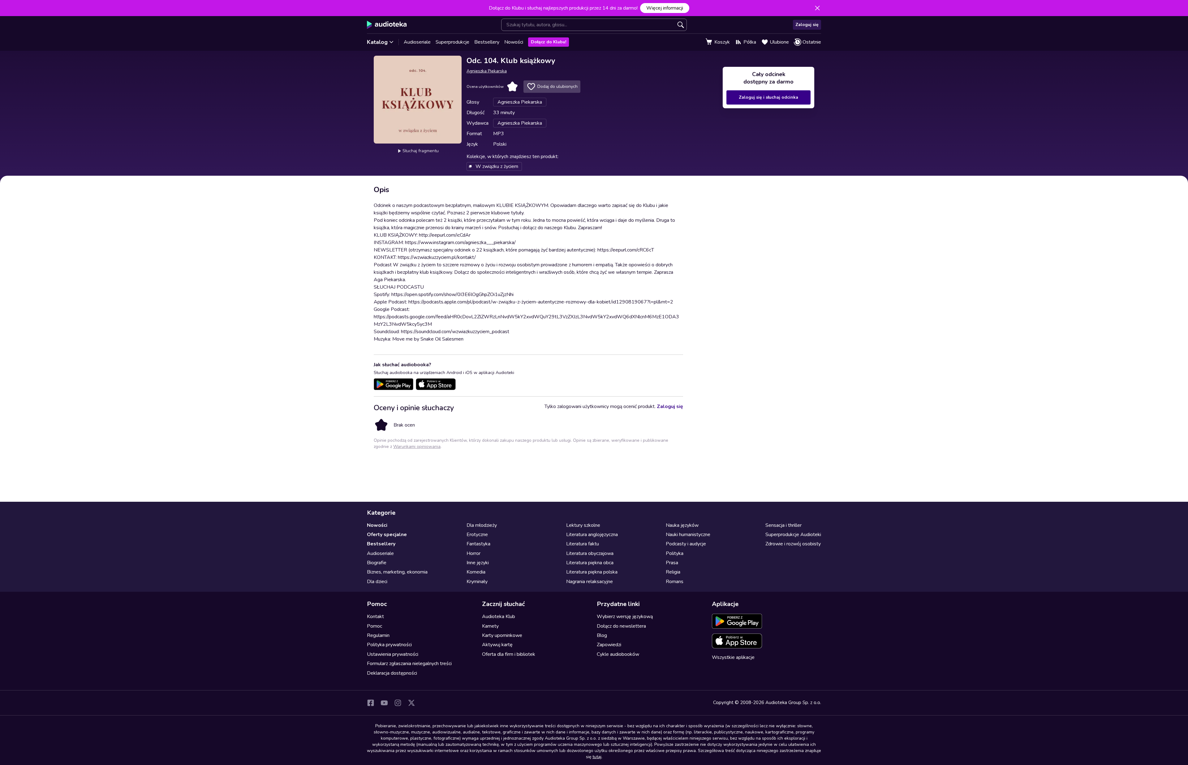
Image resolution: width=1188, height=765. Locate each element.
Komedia (476, 572)
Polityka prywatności (389, 644)
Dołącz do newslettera (621, 626)
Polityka (674, 553)
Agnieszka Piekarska (487, 71)
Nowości (513, 42)
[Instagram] (398, 703)
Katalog (377, 42)
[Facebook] (370, 703)
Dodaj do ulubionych (557, 86)
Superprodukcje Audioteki (793, 534)
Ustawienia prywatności (392, 654)
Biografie (376, 562)
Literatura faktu (582, 543)
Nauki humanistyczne (688, 534)
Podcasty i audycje (686, 543)
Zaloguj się (807, 25)
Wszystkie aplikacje (733, 657)
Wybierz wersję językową (625, 616)
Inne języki (478, 562)
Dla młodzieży (482, 525)
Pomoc (374, 626)
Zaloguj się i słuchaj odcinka (768, 97)
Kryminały (477, 581)
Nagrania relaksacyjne (589, 581)
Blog (602, 635)
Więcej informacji (664, 8)
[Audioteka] (387, 24)
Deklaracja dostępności (392, 673)
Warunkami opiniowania (417, 446)
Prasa (672, 562)
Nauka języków (682, 525)
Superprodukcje (452, 42)
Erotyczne (477, 534)
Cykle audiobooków (618, 654)
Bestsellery (486, 42)
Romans (674, 581)
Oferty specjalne (387, 534)
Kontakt (375, 616)
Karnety (490, 626)
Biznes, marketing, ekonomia (397, 572)
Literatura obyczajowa (589, 553)
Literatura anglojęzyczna (592, 534)
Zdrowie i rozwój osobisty (793, 543)
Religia (673, 572)
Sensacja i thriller (783, 525)
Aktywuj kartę (497, 644)
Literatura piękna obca (589, 562)
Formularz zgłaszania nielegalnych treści (409, 663)
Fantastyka (478, 543)
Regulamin (378, 635)
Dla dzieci (377, 581)
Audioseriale (417, 42)
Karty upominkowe (502, 635)
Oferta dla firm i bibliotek (508, 654)
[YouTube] (384, 703)
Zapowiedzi (609, 644)
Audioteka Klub (498, 616)
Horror (473, 553)
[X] (411, 703)
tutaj (596, 757)
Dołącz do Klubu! (548, 42)
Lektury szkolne (583, 525)
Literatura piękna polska (592, 572)
